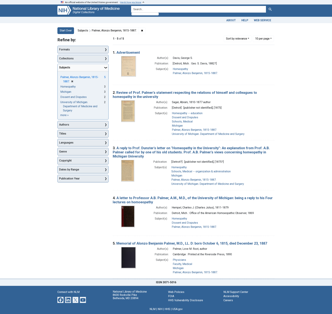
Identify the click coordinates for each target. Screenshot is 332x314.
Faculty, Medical (182, 264)
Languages (66, 142)
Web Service (262, 20)
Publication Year (69, 178)
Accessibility (231, 296)
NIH (160, 309)
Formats (64, 49)
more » (64, 115)
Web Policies (176, 292)
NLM (152, 309)
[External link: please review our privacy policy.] (60, 299)
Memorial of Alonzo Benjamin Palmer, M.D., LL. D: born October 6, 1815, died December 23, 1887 (191, 243)
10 (262, 38)
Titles (62, 133)
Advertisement (128, 52)
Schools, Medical (182, 121)
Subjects (64, 67)
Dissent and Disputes (185, 117)
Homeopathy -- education (187, 113)
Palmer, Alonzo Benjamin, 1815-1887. (195, 73)
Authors (64, 124)
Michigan (177, 125)
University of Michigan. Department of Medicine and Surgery (208, 134)
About (231, 20)
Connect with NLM (68, 292)
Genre (63, 151)
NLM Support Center (235, 292)
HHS (167, 309)
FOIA (171, 296)
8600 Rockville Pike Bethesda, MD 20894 (125, 296)
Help (244, 20)
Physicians (179, 259)
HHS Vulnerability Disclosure (185, 300)
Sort (236, 38)
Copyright (65, 160)
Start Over (66, 30)
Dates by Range (69, 169)
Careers (228, 300)
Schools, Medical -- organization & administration (201, 171)
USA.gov (177, 309)
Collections (66, 58)
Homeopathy (180, 69)
